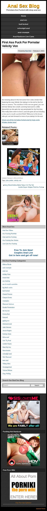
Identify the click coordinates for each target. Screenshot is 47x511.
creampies (6, 301)
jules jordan (9, 180)
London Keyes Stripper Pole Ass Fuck (30, 187)
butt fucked (23, 24)
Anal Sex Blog (23, 5)
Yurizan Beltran (7, 370)
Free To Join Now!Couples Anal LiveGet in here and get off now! (23, 253)
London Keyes (7, 344)
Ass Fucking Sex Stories (10, 240)
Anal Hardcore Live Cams (23, 37)
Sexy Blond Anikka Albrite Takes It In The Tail (19, 185)
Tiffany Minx (6, 364)
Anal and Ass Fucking (9, 237)
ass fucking (6, 281)
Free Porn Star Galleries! (23, 503)
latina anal (6, 337)
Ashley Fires (6, 274)
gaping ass (6, 321)
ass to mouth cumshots (10, 284)
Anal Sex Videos (8, 230)
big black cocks (7, 287)
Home (23, 16)
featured (5, 317)
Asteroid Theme (40, 508)
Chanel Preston (7, 294)
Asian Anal (6, 277)
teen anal (5, 360)
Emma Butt (6, 314)
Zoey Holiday (7, 373)
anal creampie (23, 32)
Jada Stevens (7, 327)
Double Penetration (9, 307)
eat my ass (6, 311)
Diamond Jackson (8, 304)
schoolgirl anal (23, 28)
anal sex (23, 20)
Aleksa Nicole (7, 264)
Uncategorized (7, 367)
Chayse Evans (7, 297)
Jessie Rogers (7, 330)
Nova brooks (6, 350)
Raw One (28, 51)
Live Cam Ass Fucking (10, 243)
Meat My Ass (7, 347)
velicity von (17, 180)
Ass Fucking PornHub (9, 234)
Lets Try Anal (7, 340)
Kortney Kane (7, 334)
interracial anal (7, 324)
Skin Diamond (7, 357)
